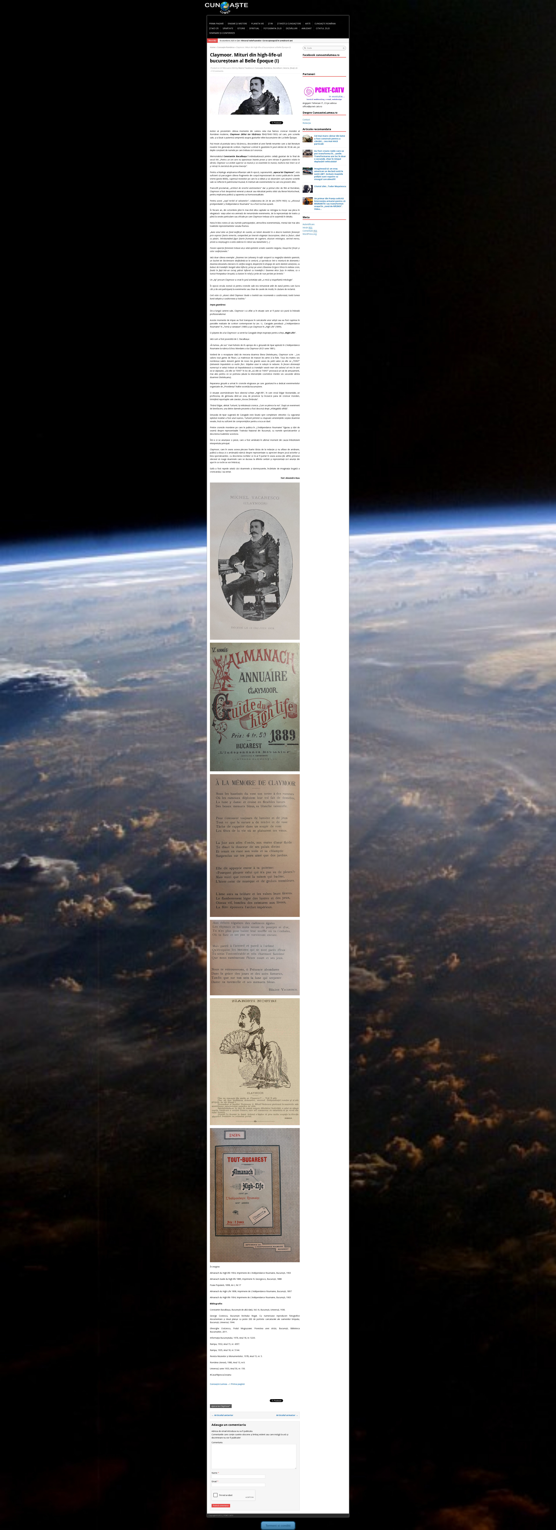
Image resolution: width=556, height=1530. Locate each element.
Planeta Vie (257, 23)
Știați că (213, 28)
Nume (215, 1472)
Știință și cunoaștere (289, 23)
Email (214, 1481)
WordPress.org (310, 234)
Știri (270, 23)
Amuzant (307, 28)
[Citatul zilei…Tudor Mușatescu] (308, 191)
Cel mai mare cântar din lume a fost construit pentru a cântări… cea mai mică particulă (329, 139)
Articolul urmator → (287, 1415)
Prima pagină (216, 23)
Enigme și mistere (237, 23)
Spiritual (254, 28)
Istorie (241, 28)
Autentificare (308, 224)
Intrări (307, 227)
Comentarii (310, 230)
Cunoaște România (325, 23)
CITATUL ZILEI (323, 28)
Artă (307, 23)
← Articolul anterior (222, 1415)
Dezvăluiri (291, 28)
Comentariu (217, 1442)
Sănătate (228, 28)
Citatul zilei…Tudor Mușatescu (330, 186)
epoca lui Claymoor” (220, 1406)
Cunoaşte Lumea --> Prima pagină (227, 1384)
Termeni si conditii (278, 1525)
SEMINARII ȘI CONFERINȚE (222, 33)
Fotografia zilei (273, 28)
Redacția (307, 123)
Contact (306, 119)
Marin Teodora (245, 68)
